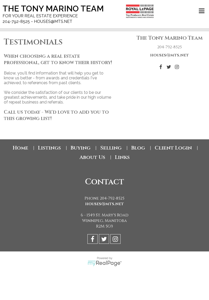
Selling (111, 147)
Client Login (173, 147)
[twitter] (104, 239)
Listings (49, 147)
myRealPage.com (104, 263)
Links (122, 157)
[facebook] (93, 239)
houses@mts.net (169, 55)
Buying (80, 147)
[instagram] (116, 239)
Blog (138, 147)
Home (20, 147)
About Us (92, 157)
